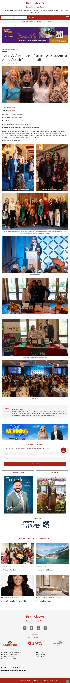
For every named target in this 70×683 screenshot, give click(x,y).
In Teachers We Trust (9, 570)
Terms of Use (40, 657)
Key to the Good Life (42, 597)
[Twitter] (25, 628)
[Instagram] (45, 628)
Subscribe (35, 464)
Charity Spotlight (6, 566)
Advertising (50, 21)
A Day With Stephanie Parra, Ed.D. (14, 601)
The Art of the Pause (43, 601)
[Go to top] (67, 681)
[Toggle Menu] (67, 17)
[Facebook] (31, 628)
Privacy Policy (40, 655)
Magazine (15, 566)
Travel (44, 566)
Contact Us (39, 652)
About (39, 21)
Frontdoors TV (27, 21)
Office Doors (11, 597)
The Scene (5, 49)
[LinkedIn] (38, 628)
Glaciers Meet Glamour (45, 570)
